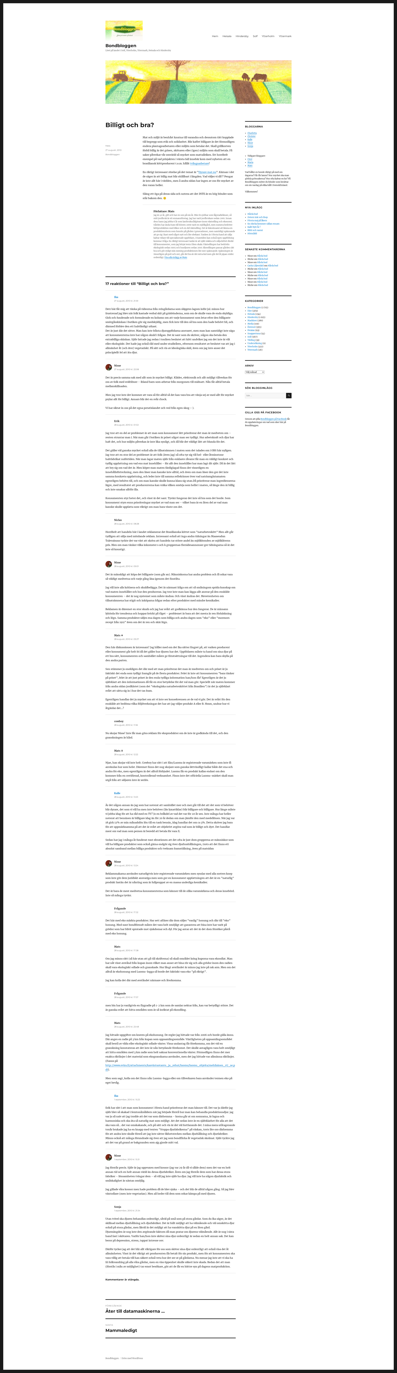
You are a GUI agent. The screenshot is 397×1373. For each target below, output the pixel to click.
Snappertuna (254, 333)
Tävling (251, 340)
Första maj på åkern (257, 220)
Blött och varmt (255, 230)
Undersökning (255, 343)
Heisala (227, 36)
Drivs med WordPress (132, 1358)
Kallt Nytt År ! (254, 227)
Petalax (251, 330)
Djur (250, 310)
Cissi (250, 159)
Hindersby (242, 36)
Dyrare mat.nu (207, 172)
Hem (215, 36)
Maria (250, 162)
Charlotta (252, 133)
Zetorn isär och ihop (258, 217)
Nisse (250, 143)
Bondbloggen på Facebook (274, 419)
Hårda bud (253, 214)
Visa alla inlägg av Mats (175, 257)
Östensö (252, 327)
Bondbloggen (120, 45)
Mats (107, 145)
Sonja (250, 146)
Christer (252, 136)
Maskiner (252, 320)
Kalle (117, 793)
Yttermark (285, 36)
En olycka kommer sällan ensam (263, 223)
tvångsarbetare (199, 163)
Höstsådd (252, 233)
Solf (255, 36)
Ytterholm (268, 36)
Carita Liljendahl (256, 265)
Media (251, 323)
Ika (116, 297)
